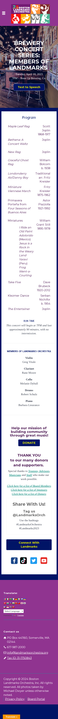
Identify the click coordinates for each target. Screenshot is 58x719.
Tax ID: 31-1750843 (19, 658)
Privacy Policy (14, 699)
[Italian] (19, 599)
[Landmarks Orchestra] (30, 13)
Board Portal (36, 699)
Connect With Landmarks (29, 544)
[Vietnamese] (13, 607)
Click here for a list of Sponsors (29, 489)
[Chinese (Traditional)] (19, 603)
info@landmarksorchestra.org (27, 652)
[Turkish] (5, 603)
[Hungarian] (7, 603)
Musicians (15, 474)
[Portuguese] (10, 599)
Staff (29, 474)
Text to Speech (29, 87)
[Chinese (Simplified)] (16, 603)
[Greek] (21, 599)
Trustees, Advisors (38, 471)
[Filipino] (5, 607)
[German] (16, 599)
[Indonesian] (7, 607)
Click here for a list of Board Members (29, 485)
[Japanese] (21, 603)
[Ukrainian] (24, 599)
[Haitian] (10, 603)
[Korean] (24, 603)
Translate (20, 615)
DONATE (29, 443)
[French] (13, 599)
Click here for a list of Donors (29, 493)
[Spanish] (7, 599)
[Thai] (10, 607)
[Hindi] (13, 603)
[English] (5, 599)
